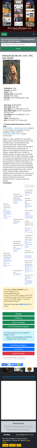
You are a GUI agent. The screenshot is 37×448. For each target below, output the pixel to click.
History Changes (18, 322)
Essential (12, 445)
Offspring (18, 318)
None (18, 445)
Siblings (18, 314)
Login (4, 34)
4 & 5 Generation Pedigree (18, 327)
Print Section (18, 349)
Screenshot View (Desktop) (14, 358)
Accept (5, 445)
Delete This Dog (18, 353)
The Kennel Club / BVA (11, 134)
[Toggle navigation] (33, 34)
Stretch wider (29, 186)
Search (18, 49)
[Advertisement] (18, 400)
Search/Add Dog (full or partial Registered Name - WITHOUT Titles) (18, 40)
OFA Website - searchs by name (15, 128)
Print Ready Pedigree (18, 345)
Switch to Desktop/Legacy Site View (18, 427)
